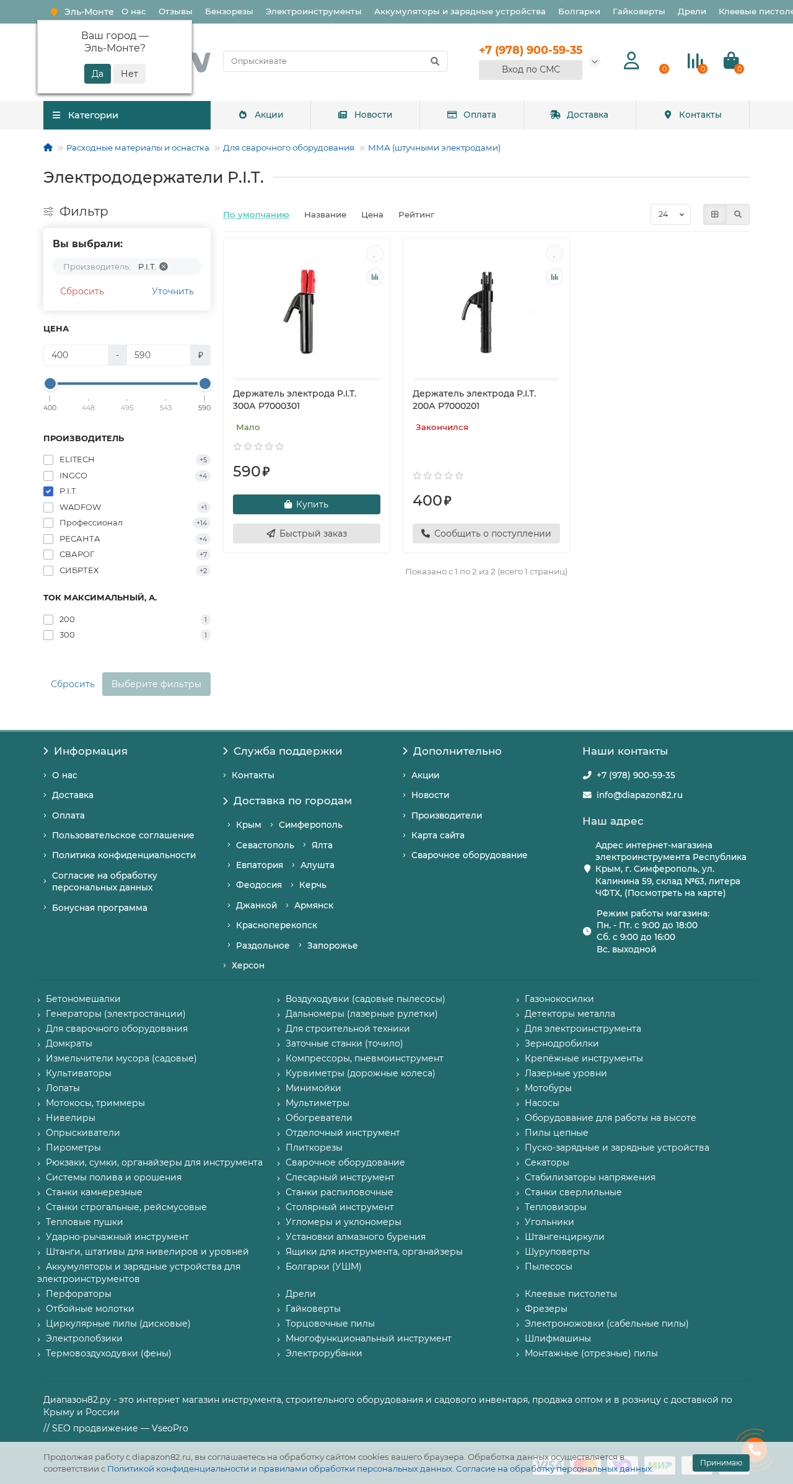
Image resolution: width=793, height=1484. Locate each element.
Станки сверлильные (573, 1192)
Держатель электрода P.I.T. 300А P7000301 (294, 399)
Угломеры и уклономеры (343, 1221)
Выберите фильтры (156, 684)
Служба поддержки (288, 751)
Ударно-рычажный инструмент (117, 1236)
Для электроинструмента (583, 1028)
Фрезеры (546, 1308)
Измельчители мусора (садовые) (121, 1058)
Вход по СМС (531, 69)
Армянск (313, 905)
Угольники (549, 1221)
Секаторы (547, 1162)
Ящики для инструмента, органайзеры (374, 1251)
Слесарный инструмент (340, 1177)
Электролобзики (84, 1338)
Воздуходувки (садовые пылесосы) (365, 998)
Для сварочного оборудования (288, 147)
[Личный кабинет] (631, 61)
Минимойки (313, 1088)
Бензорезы (229, 11)
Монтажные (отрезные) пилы (591, 1353)
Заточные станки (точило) (344, 1043)
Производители (446, 815)
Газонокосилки (559, 998)
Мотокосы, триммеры (95, 1103)
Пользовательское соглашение (123, 835)
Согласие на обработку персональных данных (554, 1468)
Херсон (248, 965)
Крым (248, 825)
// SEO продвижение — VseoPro (115, 1428)
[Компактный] (738, 214)
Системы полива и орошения (114, 1177)
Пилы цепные (557, 1132)
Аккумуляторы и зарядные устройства (460, 11)
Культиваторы (79, 1073)
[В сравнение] (374, 277)
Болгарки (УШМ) (324, 1266)
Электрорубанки (324, 1353)
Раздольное (263, 946)
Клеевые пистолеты (571, 1293)
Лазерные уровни (566, 1073)
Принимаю (721, 1462)
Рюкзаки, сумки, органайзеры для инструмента (154, 1162)
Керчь (312, 885)
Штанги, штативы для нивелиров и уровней (147, 1251)
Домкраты (69, 1043)
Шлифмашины (558, 1338)
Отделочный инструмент (343, 1132)
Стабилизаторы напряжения (590, 1177)
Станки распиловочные (339, 1192)
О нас (133, 11)
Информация (91, 751)
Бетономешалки (83, 998)
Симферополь (311, 825)
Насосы (542, 1103)
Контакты (700, 115)
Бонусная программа (99, 908)
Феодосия (259, 885)
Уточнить (173, 291)
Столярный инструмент (340, 1207)
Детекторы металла (570, 1013)
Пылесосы (548, 1266)
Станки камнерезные (94, 1192)
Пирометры (73, 1147)
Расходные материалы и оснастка (137, 147)
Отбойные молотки (90, 1308)
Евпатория (259, 865)
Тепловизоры (556, 1207)
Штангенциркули (565, 1236)
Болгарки (579, 11)
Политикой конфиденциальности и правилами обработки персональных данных (279, 1468)
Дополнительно (457, 751)
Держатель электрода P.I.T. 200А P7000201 (474, 399)
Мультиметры (317, 1103)
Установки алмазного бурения (356, 1236)
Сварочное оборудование (469, 855)
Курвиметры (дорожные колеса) (361, 1073)
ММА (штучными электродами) (434, 147)
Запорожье (332, 946)
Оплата (479, 115)
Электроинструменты (314, 11)
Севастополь (265, 845)
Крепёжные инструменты (584, 1058)
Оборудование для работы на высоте (610, 1117)
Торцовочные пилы (330, 1323)
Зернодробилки (562, 1043)
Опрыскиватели (83, 1132)
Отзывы (176, 11)
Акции (269, 115)
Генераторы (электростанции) (116, 1013)
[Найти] (435, 61)
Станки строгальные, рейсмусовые (126, 1207)
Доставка (587, 115)
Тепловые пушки (84, 1221)
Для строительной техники (348, 1028)
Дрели (692, 11)
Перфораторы (79, 1293)
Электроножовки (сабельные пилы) (607, 1323)
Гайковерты (639, 11)
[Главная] (48, 147)
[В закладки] (374, 253)
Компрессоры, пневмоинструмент (365, 1058)
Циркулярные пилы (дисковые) (118, 1323)
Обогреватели (319, 1117)
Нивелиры (70, 1117)
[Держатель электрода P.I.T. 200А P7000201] (486, 310)
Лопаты (63, 1088)
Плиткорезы (314, 1147)
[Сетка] (715, 214)
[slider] (50, 383)
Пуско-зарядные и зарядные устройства (617, 1147)
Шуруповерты (557, 1251)
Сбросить (82, 291)
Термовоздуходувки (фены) (109, 1353)
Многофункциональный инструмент (369, 1338)
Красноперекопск (276, 925)
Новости (373, 115)
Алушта (317, 865)
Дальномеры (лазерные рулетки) (362, 1013)
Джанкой (256, 905)
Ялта (322, 845)
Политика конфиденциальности (124, 855)
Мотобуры (548, 1088)
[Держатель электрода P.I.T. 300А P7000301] (306, 310)
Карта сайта (438, 835)
